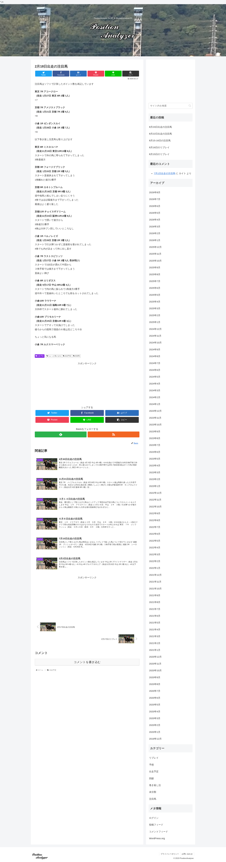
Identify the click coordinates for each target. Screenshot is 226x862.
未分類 (152, 792)
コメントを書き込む (87, 662)
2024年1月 (154, 404)
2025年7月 (154, 281)
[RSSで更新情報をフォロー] (113, 434)
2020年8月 (154, 684)
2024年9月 (154, 349)
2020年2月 (154, 725)
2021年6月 (154, 616)
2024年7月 (154, 363)
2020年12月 (155, 656)
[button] (190, 105)
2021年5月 (154, 622)
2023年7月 (154, 445)
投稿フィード (156, 824)
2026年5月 (154, 213)
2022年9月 (154, 513)
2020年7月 (154, 691)
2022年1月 (154, 568)
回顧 (151, 778)
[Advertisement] (87, 384)
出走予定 (40, 356)
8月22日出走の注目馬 (160, 133)
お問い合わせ (187, 854)
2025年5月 (154, 295)
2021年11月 (155, 581)
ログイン (154, 818)
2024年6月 (154, 370)
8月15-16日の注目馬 (160, 140)
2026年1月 (154, 240)
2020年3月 (154, 718)
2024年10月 (155, 342)
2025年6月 (154, 288)
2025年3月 (154, 308)
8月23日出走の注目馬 (160, 127)
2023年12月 (155, 411)
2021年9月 (154, 595)
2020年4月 (154, 711)
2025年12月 (155, 247)
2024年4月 (154, 383)
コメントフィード (158, 831)
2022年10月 (155, 506)
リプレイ (154, 758)
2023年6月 (154, 452)
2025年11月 (155, 254)
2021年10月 (155, 588)
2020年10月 (155, 670)
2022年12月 (155, 493)
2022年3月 (154, 554)
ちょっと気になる (54, 356)
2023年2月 (154, 479)
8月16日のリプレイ (159, 147)
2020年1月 (154, 732)
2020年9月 (154, 677)
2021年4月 (154, 629)
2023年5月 (154, 458)
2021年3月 (154, 636)
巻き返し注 (155, 785)
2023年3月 (154, 472)
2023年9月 (154, 431)
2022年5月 (154, 540)
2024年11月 (155, 336)
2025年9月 (154, 267)
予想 (151, 764)
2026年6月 (154, 206)
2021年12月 (155, 575)
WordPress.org (157, 838)
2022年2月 (154, 561)
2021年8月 (154, 602)
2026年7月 (154, 199)
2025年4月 (154, 301)
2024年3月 (154, 390)
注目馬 (77, 356)
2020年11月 (155, 663)
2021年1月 (154, 650)
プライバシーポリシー (170, 854)
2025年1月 (154, 322)
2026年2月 (154, 233)
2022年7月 (154, 527)
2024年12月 (155, 329)
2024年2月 (154, 397)
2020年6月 (154, 698)
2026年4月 (154, 219)
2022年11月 (155, 499)
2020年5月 (154, 704)
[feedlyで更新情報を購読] (61, 434)
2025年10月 (155, 260)
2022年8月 (154, 520)
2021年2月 (154, 643)
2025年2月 (154, 315)
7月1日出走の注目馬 (164, 173)
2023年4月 (154, 465)
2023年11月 (155, 418)
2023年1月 (154, 486)
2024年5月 (154, 376)
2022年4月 (154, 547)
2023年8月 (154, 438)
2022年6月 (154, 534)
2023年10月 (155, 424)
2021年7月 (154, 609)
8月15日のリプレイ (159, 154)
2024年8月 (154, 356)
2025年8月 (154, 274)
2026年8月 (154, 192)
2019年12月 (155, 738)
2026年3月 (154, 226)
